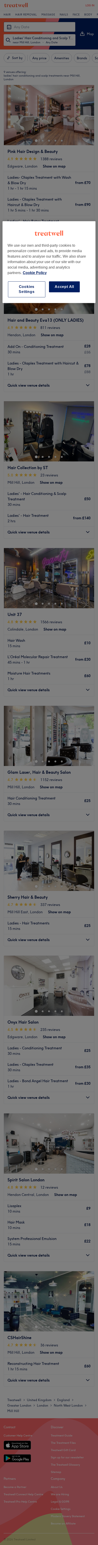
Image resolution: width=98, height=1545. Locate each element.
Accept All (64, 287)
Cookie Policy (35, 273)
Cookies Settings (26, 289)
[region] (49, 262)
